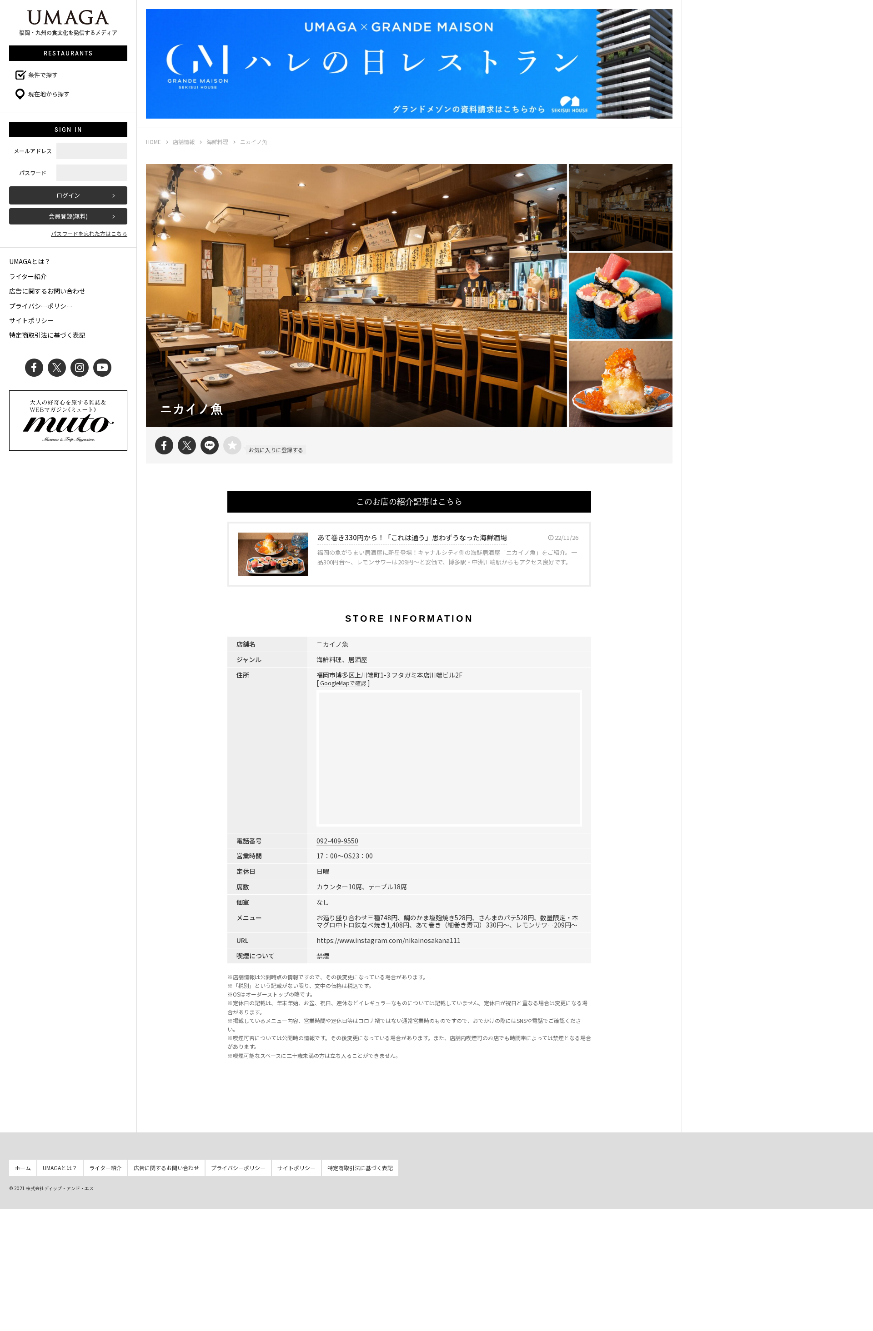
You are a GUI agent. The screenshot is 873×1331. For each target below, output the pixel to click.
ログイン (68, 195)
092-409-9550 (337, 840)
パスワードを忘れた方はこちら (89, 233)
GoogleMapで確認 (343, 683)
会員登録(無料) (68, 216)
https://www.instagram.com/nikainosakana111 (388, 940)
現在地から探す (49, 94)
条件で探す (43, 74)
